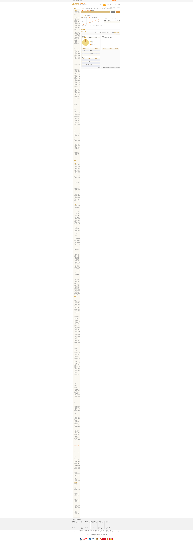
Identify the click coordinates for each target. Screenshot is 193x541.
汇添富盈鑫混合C (76, 154)
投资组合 (98, 8)
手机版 (106, 528)
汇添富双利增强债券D (77, 417)
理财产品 (95, 522)
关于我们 (106, 522)
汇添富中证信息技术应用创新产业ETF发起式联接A (77, 353)
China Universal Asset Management (95, 534)
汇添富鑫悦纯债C (76, 430)
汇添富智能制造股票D (77, 188)
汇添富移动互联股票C (77, 200)
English (81, 0)
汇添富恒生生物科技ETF (77, 292)
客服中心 (99, 522)
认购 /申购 (86, 522)
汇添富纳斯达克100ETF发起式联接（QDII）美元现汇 (77, 231)
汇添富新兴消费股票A (77, 193)
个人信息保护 (103, 530)
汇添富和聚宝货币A (76, 500)
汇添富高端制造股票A (77, 171)
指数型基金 (75, 296)
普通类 (75, 204)
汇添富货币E (75, 487)
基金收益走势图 (84, 15)
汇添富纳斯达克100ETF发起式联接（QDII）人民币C (77, 226)
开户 (73, 522)
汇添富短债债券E (76, 475)
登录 (74, 522)
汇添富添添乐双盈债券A (77, 439)
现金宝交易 (86, 527)
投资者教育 (99, 527)
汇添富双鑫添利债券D (77, 406)
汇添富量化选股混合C (77, 38)
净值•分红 (90, 8)
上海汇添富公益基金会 (104, 534)
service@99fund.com (89, 531)
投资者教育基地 (81, 530)
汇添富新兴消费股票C (77, 194)
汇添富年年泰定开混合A (77, 71)
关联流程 (82, 528)
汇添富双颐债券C (76, 420)
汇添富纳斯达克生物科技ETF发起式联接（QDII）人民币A (77, 266)
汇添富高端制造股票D (77, 170)
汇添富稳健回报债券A (77, 410)
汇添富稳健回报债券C (77, 407)
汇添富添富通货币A (76, 512)
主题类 (75, 163)
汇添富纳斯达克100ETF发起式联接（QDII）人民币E (77, 228)
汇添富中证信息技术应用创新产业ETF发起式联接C (77, 359)
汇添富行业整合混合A (77, 140)
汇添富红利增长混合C (77, 43)
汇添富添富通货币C (76, 513)
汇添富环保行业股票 (76, 199)
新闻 (113, 8)
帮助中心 (103, 522)
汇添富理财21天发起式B (77, 480)
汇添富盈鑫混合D (76, 153)
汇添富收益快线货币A (77, 489)
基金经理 (101, 8)
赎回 (89, 522)
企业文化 (110, 522)
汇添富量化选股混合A (77, 37)
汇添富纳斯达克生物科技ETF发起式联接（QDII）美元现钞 (77, 294)
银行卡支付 (82, 522)
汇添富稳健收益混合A (77, 69)
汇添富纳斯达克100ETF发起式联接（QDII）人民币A (77, 223)
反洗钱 (91, 530)
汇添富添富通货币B (76, 511)
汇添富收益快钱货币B (77, 505)
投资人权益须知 (86, 530)
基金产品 (107, 7)
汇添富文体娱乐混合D (77, 58)
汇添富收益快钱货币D (77, 506)
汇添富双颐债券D (76, 434)
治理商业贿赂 (95, 530)
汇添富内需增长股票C (77, 177)
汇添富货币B (75, 488)
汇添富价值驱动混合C (77, 32)
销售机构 (110, 8)
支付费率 (82, 527)
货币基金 (92, 522)
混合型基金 (75, 10)
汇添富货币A (75, 483)
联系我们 (106, 527)
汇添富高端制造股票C (77, 172)
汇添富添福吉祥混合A (77, 89)
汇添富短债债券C (76, 472)
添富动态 (74, 0)
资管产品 (73, 527)
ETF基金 (92, 527)
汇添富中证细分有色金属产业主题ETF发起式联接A (77, 332)
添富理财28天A (76, 479)
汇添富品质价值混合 (76, 135)
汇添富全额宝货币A (76, 495)
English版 (110, 527)
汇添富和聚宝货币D (76, 499)
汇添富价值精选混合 (76, 144)
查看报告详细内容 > (116, 32)
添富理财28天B (76, 478)
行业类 (75, 190)
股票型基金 (75, 160)
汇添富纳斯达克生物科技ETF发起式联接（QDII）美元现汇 (77, 268)
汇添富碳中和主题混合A (77, 147)
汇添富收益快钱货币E (77, 507)
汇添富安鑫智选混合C (77, 148)
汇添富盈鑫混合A (76, 152)
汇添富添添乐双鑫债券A (77, 468)
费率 (107, 8)
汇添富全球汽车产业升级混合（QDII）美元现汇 (77, 243)
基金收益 (94, 8)
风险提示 (99, 530)
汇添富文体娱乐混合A (77, 57)
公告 (104, 8)
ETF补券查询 (100, 528)
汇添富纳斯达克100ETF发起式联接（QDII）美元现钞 (77, 221)
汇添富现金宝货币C (76, 494)
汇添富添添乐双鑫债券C (77, 467)
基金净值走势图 (89, 15)
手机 (76, 522)
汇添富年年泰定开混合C (77, 70)
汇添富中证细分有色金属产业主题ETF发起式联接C (77, 335)
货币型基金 (75, 482)
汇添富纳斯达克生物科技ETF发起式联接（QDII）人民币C (77, 263)
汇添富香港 (77, 0)
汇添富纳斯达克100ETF (77, 218)
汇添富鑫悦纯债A (76, 431)
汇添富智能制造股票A (77, 189)
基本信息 (86, 8)
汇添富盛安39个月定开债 (113, 7)
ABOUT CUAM (112, 530)
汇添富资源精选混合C (77, 12)
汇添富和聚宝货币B (76, 501)
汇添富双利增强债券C (77, 426)
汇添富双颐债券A (76, 423)
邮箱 (78, 522)
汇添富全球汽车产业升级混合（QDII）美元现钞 (77, 245)
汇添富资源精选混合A (77, 11)
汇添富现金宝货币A (76, 493)
